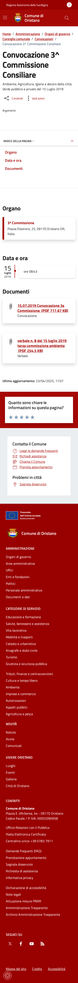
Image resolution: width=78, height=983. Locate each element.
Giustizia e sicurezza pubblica (26, 663)
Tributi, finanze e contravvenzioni (29, 673)
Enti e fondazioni (18, 576)
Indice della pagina (17, 141)
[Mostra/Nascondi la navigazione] (4, 17)
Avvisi (10, 738)
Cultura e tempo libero (21, 680)
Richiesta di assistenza (22, 871)
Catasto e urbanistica (21, 643)
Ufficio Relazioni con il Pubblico (28, 827)
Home (6, 33)
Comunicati (14, 745)
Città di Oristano (17, 785)
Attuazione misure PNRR (23, 901)
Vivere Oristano (19, 757)
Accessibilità (56, 968)
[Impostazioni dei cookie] (7, 975)
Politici (10, 583)
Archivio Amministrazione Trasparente (33, 914)
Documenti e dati (18, 596)
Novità (11, 723)
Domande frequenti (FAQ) (23, 850)
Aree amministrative (20, 563)
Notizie (11, 732)
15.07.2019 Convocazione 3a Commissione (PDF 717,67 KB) (42, 308)
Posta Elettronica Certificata (26, 834)
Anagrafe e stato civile (21, 650)
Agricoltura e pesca (19, 713)
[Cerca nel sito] (67, 18)
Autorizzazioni (16, 700)
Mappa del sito (16, 968)
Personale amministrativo (24, 590)
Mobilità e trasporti (19, 637)
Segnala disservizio (19, 864)
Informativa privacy (19, 877)
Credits (37, 968)
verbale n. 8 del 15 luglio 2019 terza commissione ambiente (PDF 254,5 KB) (42, 345)
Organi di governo (57, 33)
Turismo (11, 657)
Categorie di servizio (23, 608)
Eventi (10, 772)
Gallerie (11, 779)
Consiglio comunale (16, 38)
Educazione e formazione (23, 616)
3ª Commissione (20, 222)
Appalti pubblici (16, 707)
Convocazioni (44, 38)
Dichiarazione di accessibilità (26, 887)
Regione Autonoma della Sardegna (27, 5)
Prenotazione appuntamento (26, 857)
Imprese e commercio (21, 693)
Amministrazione (28, 33)
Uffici (9, 570)
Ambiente (13, 687)
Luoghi (10, 765)
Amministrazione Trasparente (27, 907)
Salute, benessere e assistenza (27, 623)
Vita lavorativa (16, 630)
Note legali (13, 894)
